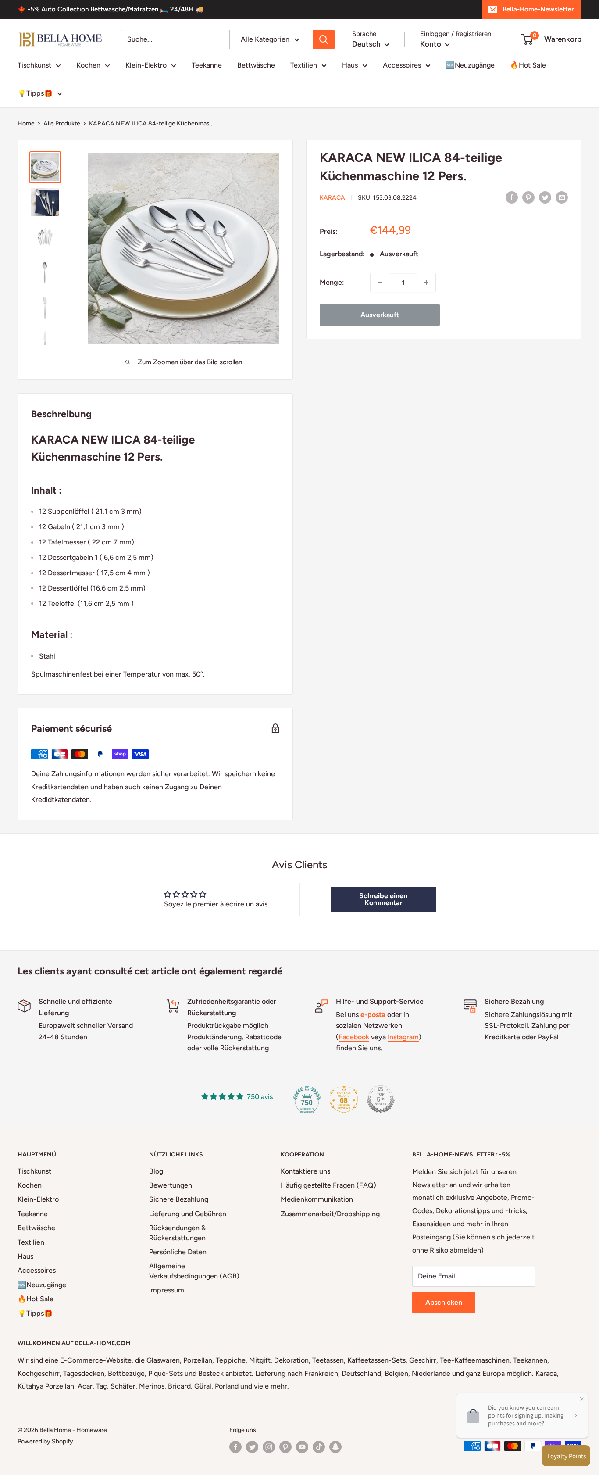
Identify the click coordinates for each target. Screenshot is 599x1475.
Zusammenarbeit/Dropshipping (330, 1214)
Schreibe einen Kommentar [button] (383, 899)
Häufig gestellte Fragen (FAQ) (328, 1185)
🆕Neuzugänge (470, 65)
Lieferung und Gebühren (187, 1214)
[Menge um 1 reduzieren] (380, 282)
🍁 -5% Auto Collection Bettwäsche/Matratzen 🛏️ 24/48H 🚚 (110, 9)
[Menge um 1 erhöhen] (426, 282)
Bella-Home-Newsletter (538, 9)
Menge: (332, 282)
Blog (156, 1171)
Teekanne (207, 65)
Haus (350, 65)
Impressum (166, 1290)
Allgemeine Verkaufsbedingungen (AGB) (194, 1271)
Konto (431, 43)
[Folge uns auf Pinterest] (285, 1447)
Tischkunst (34, 65)
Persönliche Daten (178, 1252)
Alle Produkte (61, 123)
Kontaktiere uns (305, 1171)
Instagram (403, 1037)
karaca (332, 197)
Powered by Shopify (45, 1441)
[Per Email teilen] (562, 197)
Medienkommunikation (317, 1199)
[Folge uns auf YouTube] (302, 1447)
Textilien (303, 65)
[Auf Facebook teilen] (512, 197)
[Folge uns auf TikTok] (319, 1447)
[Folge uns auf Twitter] (252, 1447)
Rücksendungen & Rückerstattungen (177, 1233)
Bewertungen (170, 1185)
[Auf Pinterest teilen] (528, 197)
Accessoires (402, 65)
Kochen (88, 65)
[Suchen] (324, 39)
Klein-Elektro (146, 65)
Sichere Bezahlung (178, 1199)
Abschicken (443, 1302)
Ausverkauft (379, 315)
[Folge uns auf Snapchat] (335, 1447)
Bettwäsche (256, 65)
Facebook (354, 1037)
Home (26, 123)
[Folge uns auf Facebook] (235, 1447)
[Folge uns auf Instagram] (269, 1447)
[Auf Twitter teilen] (545, 197)
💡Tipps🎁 (35, 93)
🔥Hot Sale (528, 65)
